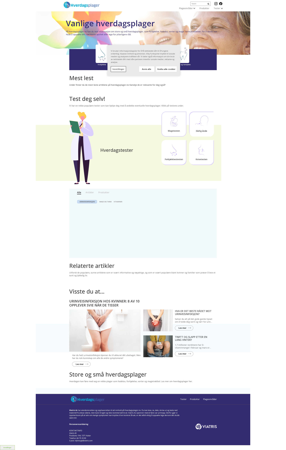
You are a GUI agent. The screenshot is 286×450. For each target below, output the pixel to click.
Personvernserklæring (78, 424)
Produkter (204, 8)
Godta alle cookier (166, 69)
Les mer (80, 364)
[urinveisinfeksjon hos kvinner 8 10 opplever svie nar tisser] (105, 330)
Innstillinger (7, 447)
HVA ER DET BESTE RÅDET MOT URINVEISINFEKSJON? (193, 312)
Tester (217, 8)
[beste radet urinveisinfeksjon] (158, 320)
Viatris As (73, 410)
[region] (143, 60)
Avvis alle (146, 69)
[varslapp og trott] (158, 346)
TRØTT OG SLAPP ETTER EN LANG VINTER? (191, 338)
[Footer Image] (87, 399)
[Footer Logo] (206, 427)
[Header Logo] (81, 5)
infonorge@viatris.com (84, 440)
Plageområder (186, 8)
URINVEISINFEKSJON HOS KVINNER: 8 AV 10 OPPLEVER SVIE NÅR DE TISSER (104, 303)
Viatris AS (73, 433)
